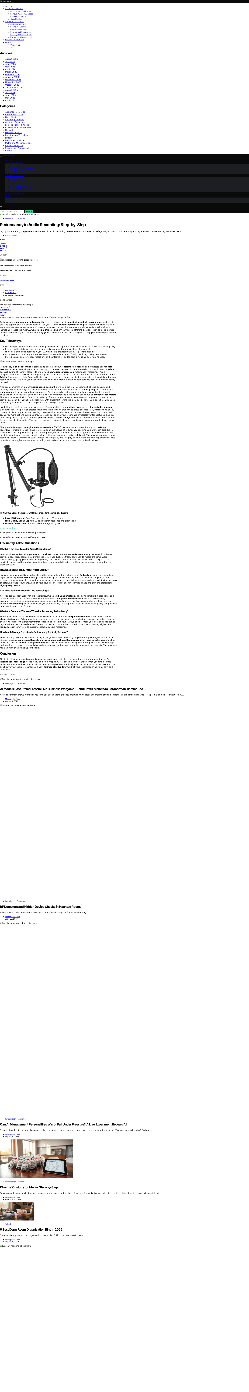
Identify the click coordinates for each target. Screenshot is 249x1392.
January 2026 (12, 77)
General (9, 130)
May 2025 (10, 97)
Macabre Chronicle (14, 40)
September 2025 (13, 87)
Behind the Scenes (18, 27)
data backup (10, 293)
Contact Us (15, 45)
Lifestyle (9, 137)
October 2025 (12, 84)
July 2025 (10, 92)
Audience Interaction (19, 24)
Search (29, 211)
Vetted (8, 6)
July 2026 (10, 61)
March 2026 (11, 72)
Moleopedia (5, 1)
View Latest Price (8, 528)
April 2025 (10, 100)
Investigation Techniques (21, 34)
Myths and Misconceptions (21, 37)
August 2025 (11, 90)
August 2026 (11, 59)
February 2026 (12, 74)
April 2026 (10, 69)
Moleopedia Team (7, 280)
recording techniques (14, 295)
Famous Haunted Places (20, 11)
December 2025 (13, 79)
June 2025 (10, 95)
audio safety (10, 290)
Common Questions (14, 22)
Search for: (4, 209)
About (8, 42)
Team (12, 47)
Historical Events (14, 9)
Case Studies (16, 19)
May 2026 (10, 66)
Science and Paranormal (20, 32)
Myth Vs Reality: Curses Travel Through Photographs (16, 265)
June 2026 (10, 64)
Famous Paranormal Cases (21, 14)
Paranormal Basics (18, 16)
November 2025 (13, 82)
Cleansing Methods (18, 29)
